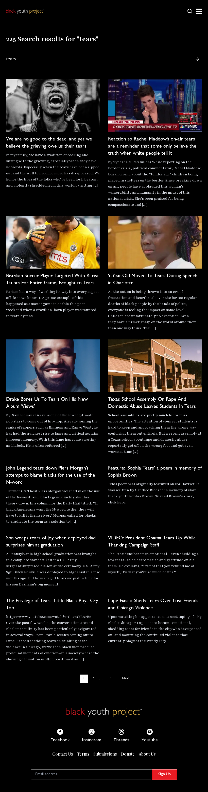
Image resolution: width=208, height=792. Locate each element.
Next (125, 678)
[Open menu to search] (190, 11)
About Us (147, 754)
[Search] (197, 59)
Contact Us (62, 754)
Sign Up (164, 775)
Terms (83, 754)
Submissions (105, 754)
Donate (128, 754)
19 (109, 678)
